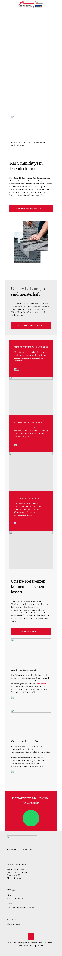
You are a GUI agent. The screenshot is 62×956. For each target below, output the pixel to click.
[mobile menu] (57, 4)
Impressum (38, 945)
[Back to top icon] (31, 936)
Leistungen (41, 683)
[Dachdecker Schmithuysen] (31, 4)
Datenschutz (25, 945)
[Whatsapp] (31, 818)
